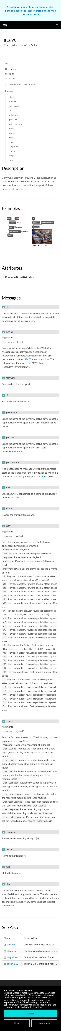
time (11, 160)
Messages (9, 91)
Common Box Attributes (22, 85)
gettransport (16, 124)
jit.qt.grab (12, 950)
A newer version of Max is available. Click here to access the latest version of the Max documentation (30, 10)
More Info (44, 1023)
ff (10, 110)
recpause (14, 146)
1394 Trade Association (36, 359)
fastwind (14, 106)
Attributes (10, 78)
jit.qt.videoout (14, 957)
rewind (12, 151)
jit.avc (44, 476)
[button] (57, 25)
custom (12, 102)
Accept (30, 1013)
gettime (13, 120)
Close (16, 1023)
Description (10, 69)
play (11, 137)
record (12, 142)
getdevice (14, 115)
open (11, 128)
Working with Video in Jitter (22, 944)
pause (12, 133)
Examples (9, 73)
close (12, 97)
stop (11, 155)
